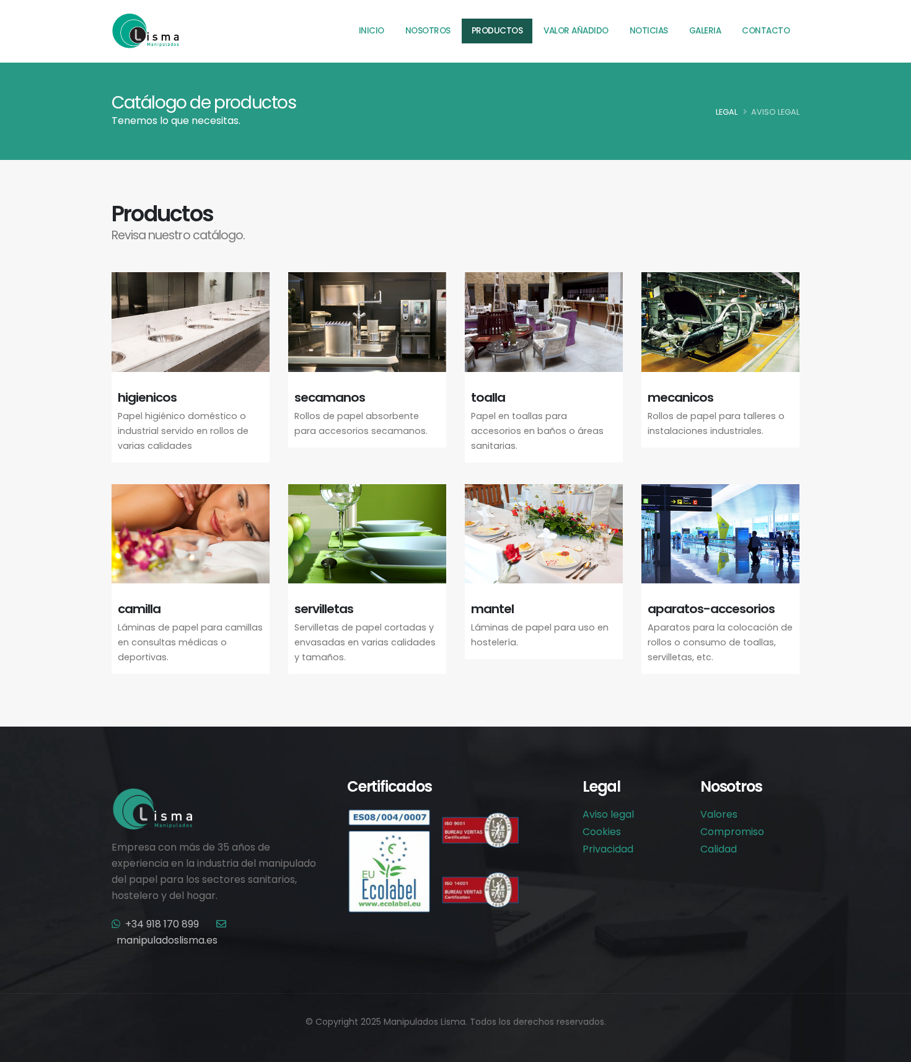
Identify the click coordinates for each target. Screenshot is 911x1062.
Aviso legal (608, 814)
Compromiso (732, 832)
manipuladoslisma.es (167, 940)
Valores (718, 814)
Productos (497, 31)
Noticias (649, 31)
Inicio (371, 31)
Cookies (602, 832)
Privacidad (608, 849)
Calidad (718, 849)
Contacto (766, 31)
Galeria (705, 31)
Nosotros (428, 31)
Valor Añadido (576, 31)
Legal (726, 112)
